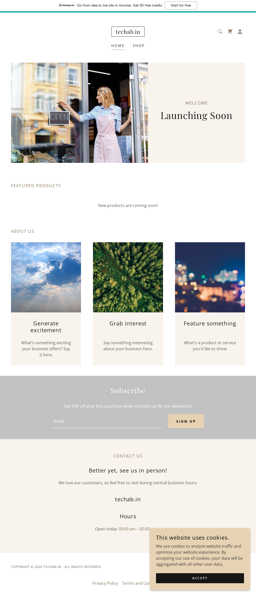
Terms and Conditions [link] (143, 583)
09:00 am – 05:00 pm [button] (137, 529)
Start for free (181, 5)
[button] (240, 32)
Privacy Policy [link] (105, 583)
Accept (200, 578)
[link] (128, 32)
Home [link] (118, 45)
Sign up (186, 421)
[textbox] (107, 421)
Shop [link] (139, 45)
